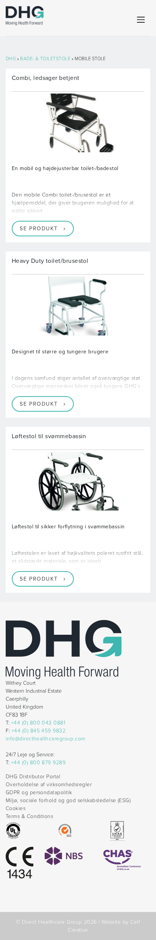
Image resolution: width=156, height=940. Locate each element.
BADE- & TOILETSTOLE (45, 58)
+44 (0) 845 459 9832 (38, 731)
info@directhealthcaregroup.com (46, 738)
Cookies (15, 808)
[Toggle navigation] (140, 19)
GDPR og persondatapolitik (39, 792)
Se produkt (39, 228)
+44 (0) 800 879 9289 (38, 762)
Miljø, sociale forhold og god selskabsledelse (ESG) (68, 800)
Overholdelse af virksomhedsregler (49, 784)
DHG (11, 58)
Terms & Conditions (29, 816)
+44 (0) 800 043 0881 (38, 723)
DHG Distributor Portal (33, 776)
